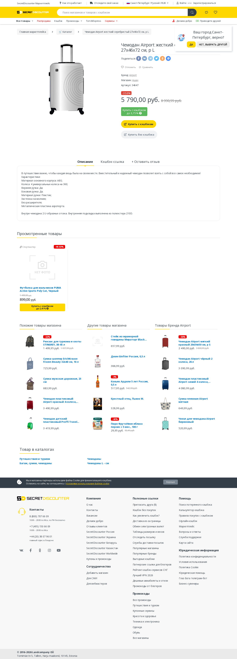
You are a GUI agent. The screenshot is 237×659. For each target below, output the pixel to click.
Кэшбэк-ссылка (112, 162)
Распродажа (44, 20)
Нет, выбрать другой (213, 44)
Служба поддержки (190, 537)
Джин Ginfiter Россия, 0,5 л (128, 356)
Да (191, 44)
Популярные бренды (144, 553)
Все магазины (141, 638)
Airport (133, 75)
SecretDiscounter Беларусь (101, 542)
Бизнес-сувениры (189, 583)
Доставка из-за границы (147, 521)
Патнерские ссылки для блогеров (152, 564)
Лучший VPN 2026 (143, 575)
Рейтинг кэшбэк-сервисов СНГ (150, 569)
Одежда (137, 627)
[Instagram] (49, 550)
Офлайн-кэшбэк (188, 521)
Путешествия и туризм (35, 458)
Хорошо (170, 482)
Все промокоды (142, 600)
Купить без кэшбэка (140, 134)
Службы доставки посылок (148, 542)
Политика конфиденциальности (197, 556)
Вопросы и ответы (190, 531)
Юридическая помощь (192, 572)
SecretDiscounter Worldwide (102, 553)
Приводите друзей (210, 20)
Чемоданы (94, 458)
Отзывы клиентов (96, 526)
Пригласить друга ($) (145, 504)
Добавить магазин (97, 572)
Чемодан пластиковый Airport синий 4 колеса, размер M (194, 380)
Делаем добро (184, 20)
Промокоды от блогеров (147, 586)
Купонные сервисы (143, 610)
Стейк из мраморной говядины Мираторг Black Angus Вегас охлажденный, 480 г (128, 338)
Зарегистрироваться (204, 3)
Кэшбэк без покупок (144, 510)
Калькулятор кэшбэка (191, 510)
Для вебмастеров (96, 583)
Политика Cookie (188, 567)
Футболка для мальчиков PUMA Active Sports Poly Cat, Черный (40, 289)
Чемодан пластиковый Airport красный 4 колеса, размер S (59, 400)
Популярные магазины (146, 548)
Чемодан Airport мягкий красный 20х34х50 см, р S (194, 343)
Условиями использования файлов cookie (87, 483)
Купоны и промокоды (98, 559)
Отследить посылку (144, 537)
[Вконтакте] (21, 550)
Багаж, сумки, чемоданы (36, 463)
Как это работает (72, 3)
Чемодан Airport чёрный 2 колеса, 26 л (195, 360)
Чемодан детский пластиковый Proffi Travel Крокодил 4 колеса (60, 420)
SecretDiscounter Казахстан (102, 548)
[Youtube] (58, 550)
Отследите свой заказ (106, 3)
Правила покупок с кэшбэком (196, 515)
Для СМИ (91, 578)
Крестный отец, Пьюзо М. (127, 398)
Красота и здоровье (144, 616)
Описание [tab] (85, 162)
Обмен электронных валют (148, 526)
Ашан (135, 80)
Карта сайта (186, 542)
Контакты (92, 510)
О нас (89, 504)
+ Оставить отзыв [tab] (146, 162)
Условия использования (193, 561)
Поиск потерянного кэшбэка (195, 504)
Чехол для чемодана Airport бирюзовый (197, 420)
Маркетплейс (186, 526)
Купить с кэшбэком (140, 124)
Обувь (136, 632)
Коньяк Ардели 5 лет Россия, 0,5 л (129, 383)
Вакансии (91, 515)
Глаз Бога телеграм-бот (193, 578)
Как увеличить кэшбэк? (146, 515)
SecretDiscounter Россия (100, 531)
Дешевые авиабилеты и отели (150, 580)
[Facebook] (30, 550)
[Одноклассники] (40, 550)
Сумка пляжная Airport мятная (193, 400)
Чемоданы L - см (98, 463)
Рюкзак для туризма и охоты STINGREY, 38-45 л (62, 343)
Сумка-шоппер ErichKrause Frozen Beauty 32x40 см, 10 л (61, 360)
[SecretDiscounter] (33, 12)
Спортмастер (29, 246)
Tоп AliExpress (93, 20)
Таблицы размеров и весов (148, 531)
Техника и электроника (146, 621)
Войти (182, 3)
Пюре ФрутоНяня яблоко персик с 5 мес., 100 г (127, 425)
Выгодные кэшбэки (144, 559)
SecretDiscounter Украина (101, 537)
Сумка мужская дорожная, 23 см (62, 380)
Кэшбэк (58, 20)
